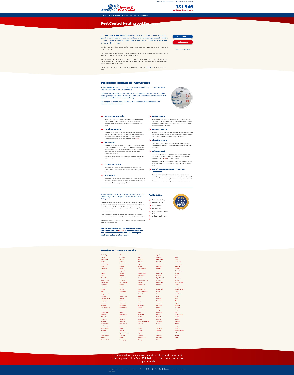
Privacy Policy (111, 371)
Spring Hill (140, 323)
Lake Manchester (105, 298)
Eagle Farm (122, 278)
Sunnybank (177, 326)
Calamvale (159, 266)
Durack (176, 275)
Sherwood (159, 321)
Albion (121, 255)
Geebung (122, 284)
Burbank (140, 266)
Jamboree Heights (143, 291)
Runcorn (158, 319)
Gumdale (122, 287)
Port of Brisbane (179, 314)
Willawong (159, 335)
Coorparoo (159, 273)
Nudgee (177, 310)
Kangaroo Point (105, 294)
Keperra (140, 296)
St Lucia (158, 323)
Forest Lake (159, 282)
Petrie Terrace (123, 314)
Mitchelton (159, 303)
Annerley (177, 255)
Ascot (139, 257)
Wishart (122, 337)
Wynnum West (105, 339)
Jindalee (158, 291)
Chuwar (103, 273)
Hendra (103, 289)
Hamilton (140, 287)
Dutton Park (104, 278)
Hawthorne (159, 287)
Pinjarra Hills (141, 314)
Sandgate (103, 321)
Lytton (176, 298)
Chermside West (179, 271)
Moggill (176, 303)
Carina (121, 268)
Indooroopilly (123, 291)
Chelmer (140, 271)
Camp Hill (177, 266)
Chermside (159, 271)
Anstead (103, 257)
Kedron (158, 294)
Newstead (122, 310)
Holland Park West (180, 289)
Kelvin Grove (178, 294)
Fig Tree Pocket (124, 282)
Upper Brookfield (179, 330)
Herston (122, 289)
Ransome (122, 317)
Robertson (104, 319)
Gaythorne (104, 284)
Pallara (176, 312)
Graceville (158, 284)
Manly (139, 300)
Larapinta (122, 298)
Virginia (140, 333)
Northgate (159, 310)
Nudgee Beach (105, 312)
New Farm (177, 307)
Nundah (121, 312)
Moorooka (103, 305)
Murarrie (140, 307)
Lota (139, 298)
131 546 (112, 43)
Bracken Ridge (105, 264)
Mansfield (177, 300)
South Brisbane (123, 323)
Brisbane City (178, 264)
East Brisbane (141, 278)
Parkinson (103, 314)
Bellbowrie (122, 261)
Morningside (123, 305)
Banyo (176, 259)
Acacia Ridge (104, 255)
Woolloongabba (142, 337)
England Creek (105, 280)
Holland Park (159, 289)
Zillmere (158, 339)
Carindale (158, 268)
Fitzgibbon (140, 282)
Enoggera (122, 280)
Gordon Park (141, 284)
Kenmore (103, 296)
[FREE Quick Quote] (153, 369)
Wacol (157, 333)
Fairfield (177, 280)
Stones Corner (123, 326)
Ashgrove (158, 257)
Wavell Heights (105, 335)
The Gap (122, 330)
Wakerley (177, 333)
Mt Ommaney (123, 307)
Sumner (158, 326)
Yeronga (140, 339)
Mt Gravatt (178, 305)
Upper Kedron (105, 333)
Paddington (159, 312)
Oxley (139, 312)
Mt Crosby (159, 305)
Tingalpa (140, 330)
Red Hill (140, 317)
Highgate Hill (141, 289)
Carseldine (177, 268)
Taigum (121, 328)
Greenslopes (104, 287)
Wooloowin (159, 337)
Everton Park (159, 280)
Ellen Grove (178, 278)
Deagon (122, 275)
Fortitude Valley (179, 282)
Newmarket (104, 310)
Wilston (177, 335)
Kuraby (176, 296)
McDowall (103, 303)
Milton (139, 303)
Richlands (158, 317)
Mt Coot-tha (141, 305)
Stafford (177, 323)
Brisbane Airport (160, 264)
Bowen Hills (178, 261)
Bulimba (122, 266)
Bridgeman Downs (124, 264)
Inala (102, 291)
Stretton (140, 326)
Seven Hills (122, 321)
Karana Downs (123, 294)
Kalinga (176, 291)
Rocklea (140, 319)
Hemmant (177, 287)
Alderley (140, 255)
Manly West (159, 300)
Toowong (158, 330)
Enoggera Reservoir (143, 280)
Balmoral (140, 259)
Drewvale (158, 275)
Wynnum (177, 337)
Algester (158, 255)
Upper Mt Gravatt (124, 333)
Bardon (103, 261)
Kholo (157, 296)
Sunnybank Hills (105, 328)
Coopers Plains (142, 273)
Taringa (140, 328)
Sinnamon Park (105, 323)
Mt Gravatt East (105, 307)
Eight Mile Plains (160, 278)
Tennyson (103, 330)
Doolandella (141, 275)
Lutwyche (158, 298)
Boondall (158, 261)
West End (122, 335)
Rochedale (122, 319)
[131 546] (141, 369)
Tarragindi (159, 328)
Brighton (140, 264)
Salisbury (177, 319)
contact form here (174, 358)
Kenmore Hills (123, 296)
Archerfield (122, 257)
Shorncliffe (177, 321)
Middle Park (123, 303)
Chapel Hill (122, 271)
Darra (102, 275)
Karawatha (141, 294)
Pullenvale (103, 317)
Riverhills (177, 317)
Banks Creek (159, 259)
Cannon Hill (104, 268)
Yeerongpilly (123, 339)
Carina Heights (142, 268)
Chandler (103, 271)
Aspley (176, 257)
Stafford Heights (105, 326)
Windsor (103, 337)
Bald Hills (122, 259)
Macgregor (104, 300)
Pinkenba (158, 314)
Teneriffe (177, 328)
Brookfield (103, 266)
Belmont (140, 261)
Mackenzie (122, 300)
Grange (177, 284)
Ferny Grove (104, 282)
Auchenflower (104, 259)
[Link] (118, 7)
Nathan (158, 307)
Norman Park (141, 310)
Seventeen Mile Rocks (143, 321)
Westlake (140, 335)
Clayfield (122, 273)
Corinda (177, 273)
